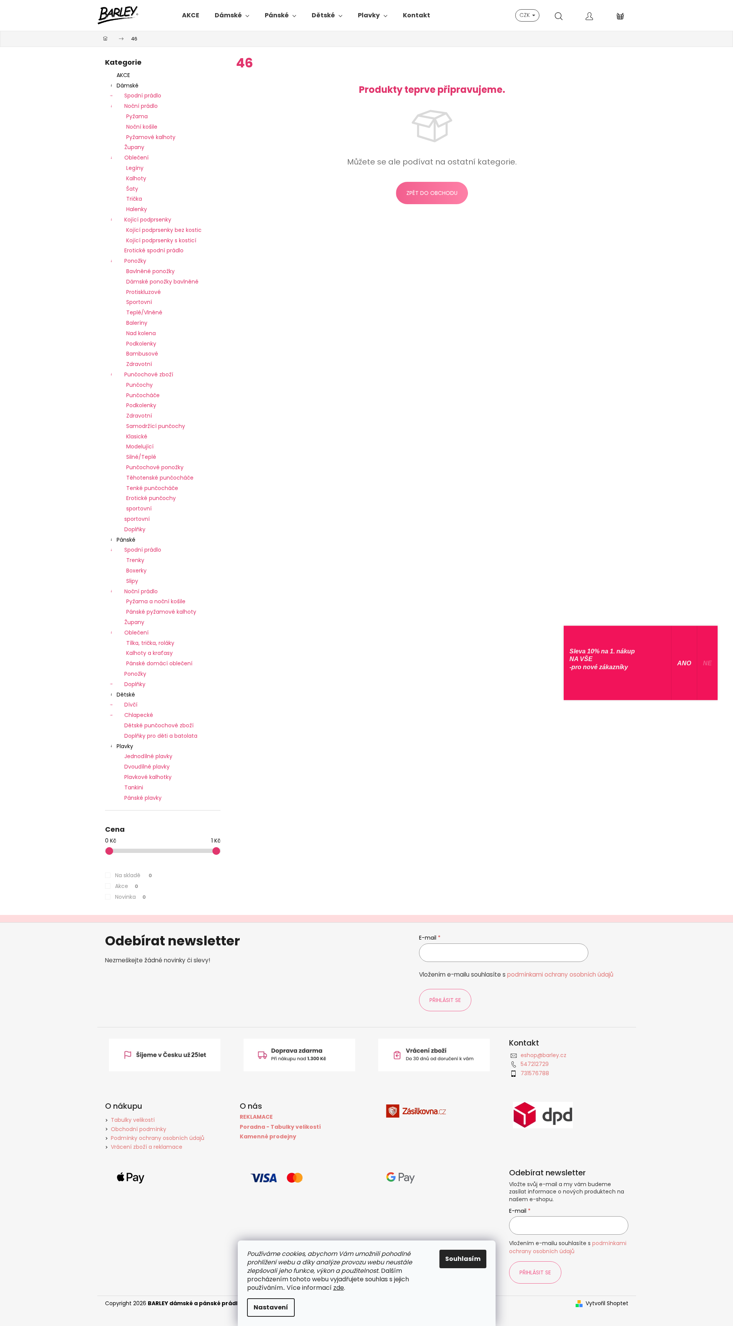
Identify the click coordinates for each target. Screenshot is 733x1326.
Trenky (135, 560)
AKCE (123, 75)
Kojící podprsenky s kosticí (161, 240)
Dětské (126, 694)
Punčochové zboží (148, 374)
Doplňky (134, 529)
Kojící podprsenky (147, 219)
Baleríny (136, 323)
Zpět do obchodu (431, 193)
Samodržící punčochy (155, 426)
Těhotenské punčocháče (160, 478)
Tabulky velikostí (133, 1120)
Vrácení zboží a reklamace (146, 1147)
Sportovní (139, 302)
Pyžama (137, 116)
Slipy (132, 581)
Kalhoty (136, 178)
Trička (134, 199)
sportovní (139, 508)
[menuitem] (190, 15)
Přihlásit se (445, 1000)
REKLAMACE (256, 1117)
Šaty (132, 189)
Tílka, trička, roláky (150, 643)
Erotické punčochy (151, 498)
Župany (134, 147)
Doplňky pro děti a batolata (160, 736)
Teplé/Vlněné (144, 312)
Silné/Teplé (141, 457)
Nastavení (271, 1307)
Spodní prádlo (142, 95)
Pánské (126, 540)
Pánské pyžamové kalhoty (161, 612)
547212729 (535, 1064)
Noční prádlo (141, 106)
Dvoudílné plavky (147, 766)
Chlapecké (138, 715)
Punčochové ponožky (155, 467)
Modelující (140, 446)
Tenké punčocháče (152, 488)
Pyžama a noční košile (155, 601)
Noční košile (141, 127)
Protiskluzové (143, 292)
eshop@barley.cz (543, 1055)
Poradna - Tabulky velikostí (280, 1127)
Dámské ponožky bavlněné (162, 281)
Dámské (128, 85)
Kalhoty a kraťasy (149, 653)
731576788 (535, 1073)
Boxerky (136, 570)
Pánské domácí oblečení (159, 663)
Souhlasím (463, 1258)
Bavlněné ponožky (150, 271)
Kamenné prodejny (268, 1137)
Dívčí (130, 704)
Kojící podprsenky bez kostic (164, 230)
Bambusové (142, 354)
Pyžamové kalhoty (150, 137)
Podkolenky (141, 343)
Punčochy (139, 385)
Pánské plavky (143, 798)
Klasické (136, 436)
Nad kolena (141, 333)
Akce (126, 886)
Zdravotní (139, 364)
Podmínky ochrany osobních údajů (157, 1138)
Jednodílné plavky (148, 756)
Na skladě (133, 875)
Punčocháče (143, 395)
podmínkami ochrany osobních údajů (560, 974)
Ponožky (135, 261)
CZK (525, 15)
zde (338, 1287)
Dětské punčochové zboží (159, 725)
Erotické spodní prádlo (154, 250)
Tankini (133, 787)
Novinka (130, 897)
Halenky (136, 209)
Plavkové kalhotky (148, 777)
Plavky (125, 746)
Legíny (135, 168)
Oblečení (136, 157)
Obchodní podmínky (138, 1129)
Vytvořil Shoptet (607, 1303)
